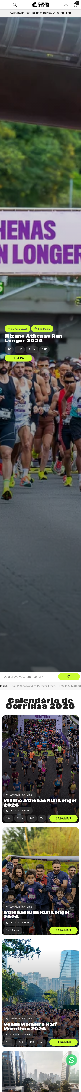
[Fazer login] (66, 5)
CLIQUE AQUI (64, 13)
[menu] (4, 4)
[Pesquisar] (15, 5)
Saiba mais (63, 818)
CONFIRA (18, 358)
